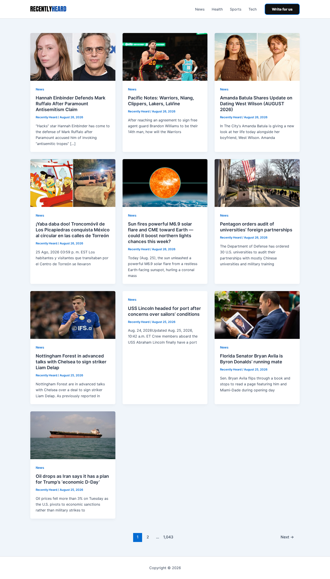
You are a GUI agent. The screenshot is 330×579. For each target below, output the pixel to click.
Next (287, 537)
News (200, 9)
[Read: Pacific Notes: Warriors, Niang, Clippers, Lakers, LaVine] (165, 56)
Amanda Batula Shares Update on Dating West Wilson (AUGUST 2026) (256, 103)
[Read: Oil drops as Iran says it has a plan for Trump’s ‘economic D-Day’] (72, 435)
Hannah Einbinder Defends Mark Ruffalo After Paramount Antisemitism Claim (70, 103)
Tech (253, 9)
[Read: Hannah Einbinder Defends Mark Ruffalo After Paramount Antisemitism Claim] (72, 56)
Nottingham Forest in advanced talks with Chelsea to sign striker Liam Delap (71, 361)
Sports (235, 9)
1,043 (167, 537)
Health (217, 9)
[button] (282, 9)
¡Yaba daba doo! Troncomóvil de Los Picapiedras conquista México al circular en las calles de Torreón (73, 229)
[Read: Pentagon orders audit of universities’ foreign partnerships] (257, 182)
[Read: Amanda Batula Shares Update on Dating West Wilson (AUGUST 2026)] (257, 56)
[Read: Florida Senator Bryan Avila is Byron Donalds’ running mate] (257, 314)
